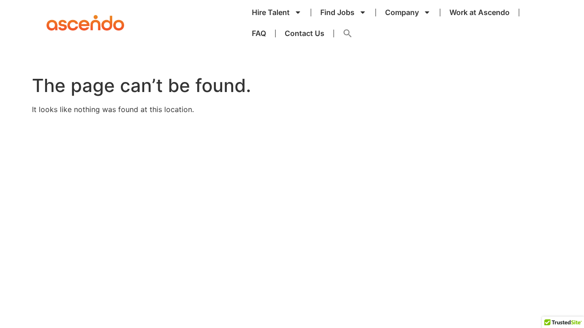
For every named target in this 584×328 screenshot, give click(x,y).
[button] (347, 33)
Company (402, 12)
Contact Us (304, 33)
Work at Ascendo (479, 12)
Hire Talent (271, 12)
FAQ (259, 33)
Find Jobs (337, 12)
